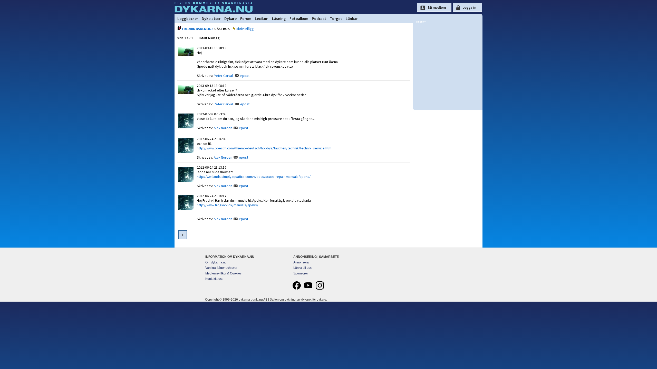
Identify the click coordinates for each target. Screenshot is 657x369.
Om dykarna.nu (216, 262)
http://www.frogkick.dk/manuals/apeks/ (227, 205)
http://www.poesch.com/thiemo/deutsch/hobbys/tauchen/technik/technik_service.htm (264, 148)
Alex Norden (223, 128)
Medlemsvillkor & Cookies (223, 273)
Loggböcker (187, 18)
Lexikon (261, 18)
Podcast (319, 18)
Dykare (230, 18)
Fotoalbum (298, 18)
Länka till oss (302, 268)
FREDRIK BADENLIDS (198, 28)
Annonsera (301, 262)
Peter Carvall (224, 75)
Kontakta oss (214, 279)
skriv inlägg (245, 28)
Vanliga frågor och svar (221, 268)
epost (244, 75)
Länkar (352, 18)
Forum (245, 18)
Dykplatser (211, 18)
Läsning (279, 18)
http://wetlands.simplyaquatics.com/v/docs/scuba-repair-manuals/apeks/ (254, 176)
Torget (336, 18)
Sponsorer (300, 273)
